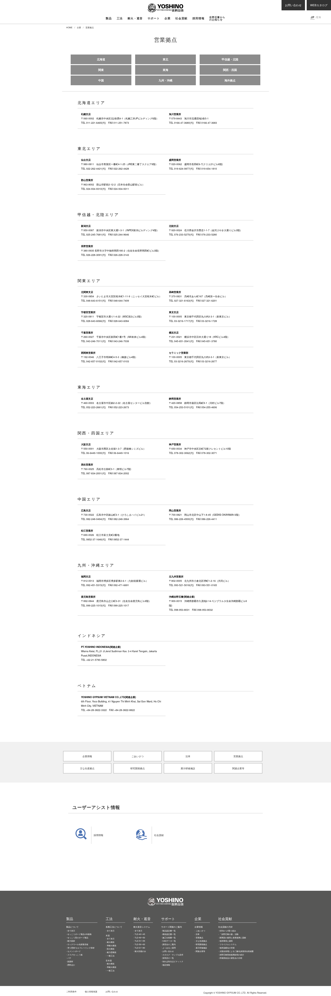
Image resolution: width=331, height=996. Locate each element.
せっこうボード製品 (79, 934)
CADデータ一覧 (169, 940)
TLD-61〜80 (140, 947)
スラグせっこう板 (75, 954)
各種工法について (114, 926)
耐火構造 (110, 942)
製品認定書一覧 (169, 930)
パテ (69, 957)
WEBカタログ (319, 5)
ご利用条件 (71, 991)
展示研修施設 (201, 947)
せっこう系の (77, 937)
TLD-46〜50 (140, 937)
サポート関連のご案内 (171, 926)
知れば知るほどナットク (172, 961)
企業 (79, 27)
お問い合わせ (293, 5)
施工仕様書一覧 (169, 937)
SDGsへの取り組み (227, 930)
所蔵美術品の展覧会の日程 (230, 957)
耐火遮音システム (141, 926)
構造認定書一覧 (169, 934)
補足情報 (166, 964)
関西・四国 (230, 70)
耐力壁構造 (111, 952)
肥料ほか (71, 964)
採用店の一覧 (168, 957)
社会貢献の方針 (225, 926)
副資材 (70, 961)
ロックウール (77, 944)
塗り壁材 (80, 947)
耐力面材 (71, 940)
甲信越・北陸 (230, 59)
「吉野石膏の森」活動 (228, 934)
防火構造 (110, 948)
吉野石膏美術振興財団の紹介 (231, 954)
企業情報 (198, 926)
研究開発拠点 (201, 944)
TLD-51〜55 (140, 940)
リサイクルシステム (228, 944)
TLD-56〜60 (140, 944)
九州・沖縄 (165, 80)
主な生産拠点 (201, 940)
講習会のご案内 (169, 944)
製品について (72, 926)
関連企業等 (200, 951)
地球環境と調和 (226, 940)
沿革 (197, 934)
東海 (165, 70)
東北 (165, 59)
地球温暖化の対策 (227, 947)
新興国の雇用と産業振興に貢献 (232, 937)
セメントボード (74, 951)
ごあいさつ (200, 930)
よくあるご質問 (169, 947)
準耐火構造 (111, 945)
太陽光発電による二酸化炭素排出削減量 (236, 951)
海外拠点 (229, 80)
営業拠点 (199, 937)
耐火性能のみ (140, 951)
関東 (101, 70)
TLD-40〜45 (140, 934)
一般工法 (110, 955)
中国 (101, 80)
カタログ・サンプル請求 (172, 954)
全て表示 (71, 930)
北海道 (101, 59)
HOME (69, 27)
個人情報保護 (91, 991)
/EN (318, 17)
